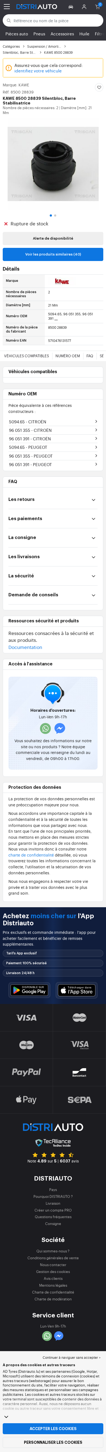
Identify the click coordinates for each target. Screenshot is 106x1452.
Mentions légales (53, 1285)
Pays (53, 1189)
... (56, 318)
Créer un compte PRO (53, 1210)
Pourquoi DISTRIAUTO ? (53, 1196)
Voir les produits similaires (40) (53, 254)
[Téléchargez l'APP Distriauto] (29, 990)
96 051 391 (30, 438)
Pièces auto (16, 33)
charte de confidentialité (31, 854)
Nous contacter (53, 1264)
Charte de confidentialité (53, 1292)
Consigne (53, 1223)
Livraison (53, 1203)
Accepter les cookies (53, 1429)
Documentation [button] (25, 647)
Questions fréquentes (53, 1216)
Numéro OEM (67, 355)
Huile (84, 33)
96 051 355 (30, 430)
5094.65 (27, 421)
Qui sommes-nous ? (53, 1251)
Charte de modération (53, 1299)
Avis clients (53, 1278)
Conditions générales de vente (53, 1257)
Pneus (39, 33)
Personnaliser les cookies (53, 1442)
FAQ (89, 355)
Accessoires (62, 33)
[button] (71, 6)
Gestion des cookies (53, 1271)
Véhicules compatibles (26, 355)
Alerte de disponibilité (53, 238)
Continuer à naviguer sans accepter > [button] (72, 1357)
